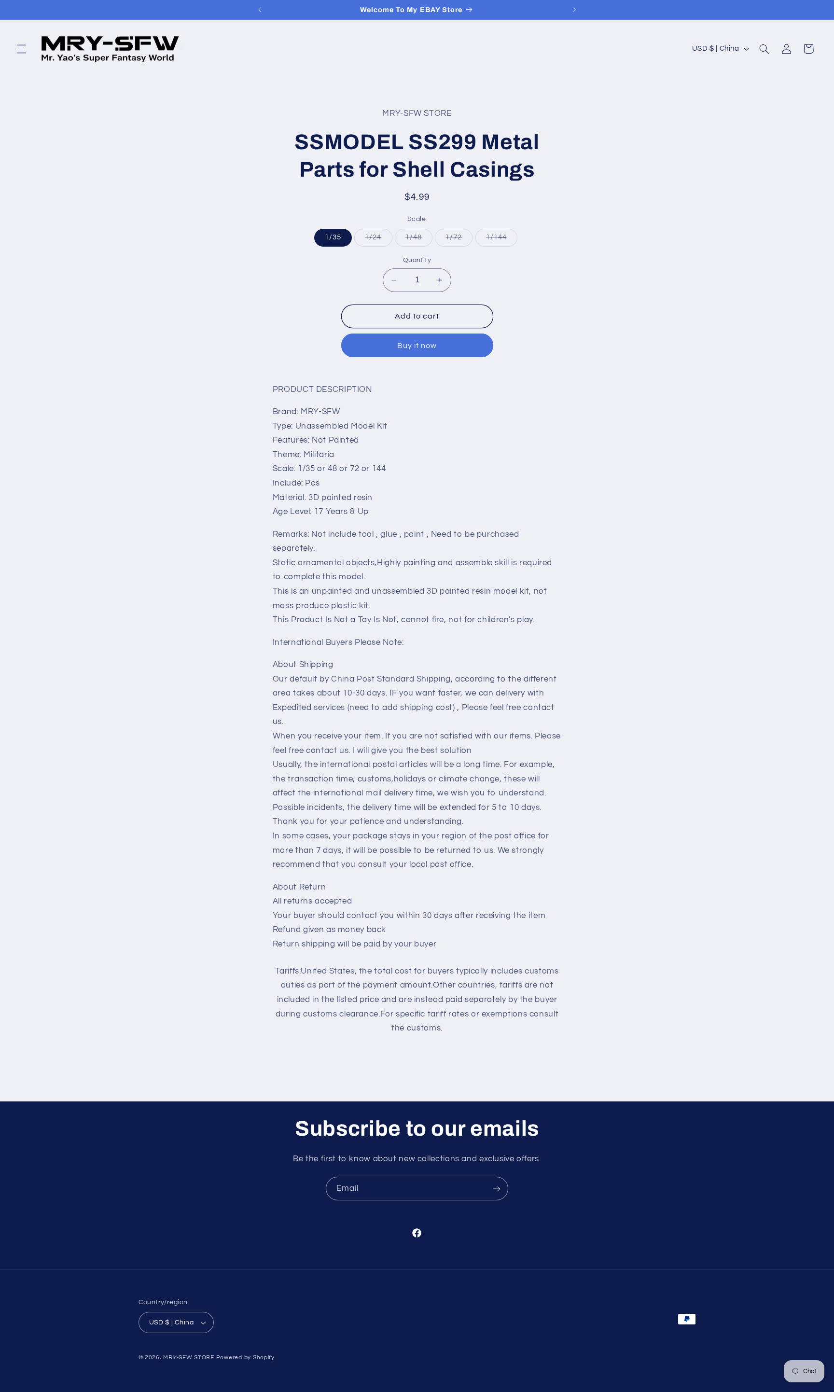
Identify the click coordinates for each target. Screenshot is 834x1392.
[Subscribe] (497, 1188)
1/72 (459, 240)
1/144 (501, 240)
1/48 (418, 240)
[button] (21, 49)
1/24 (378, 240)
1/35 (333, 237)
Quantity (417, 260)
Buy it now (417, 345)
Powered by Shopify (245, 1357)
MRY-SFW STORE (188, 1357)
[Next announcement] (574, 9)
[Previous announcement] (259, 9)
